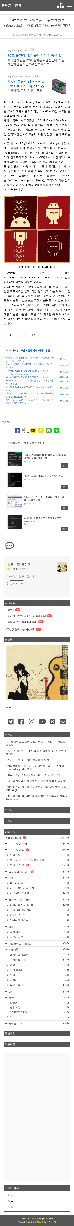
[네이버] (49, 431)
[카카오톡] (33, 431)
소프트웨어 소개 (38, 843)
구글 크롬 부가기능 (39, 909)
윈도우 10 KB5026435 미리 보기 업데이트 (25, 377)
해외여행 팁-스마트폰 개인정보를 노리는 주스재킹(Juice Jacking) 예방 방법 (35, 768)
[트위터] (25, 431)
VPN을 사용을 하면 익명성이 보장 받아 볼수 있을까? (36, 781)
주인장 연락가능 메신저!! (23, 629)
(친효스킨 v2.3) (49, 1222)
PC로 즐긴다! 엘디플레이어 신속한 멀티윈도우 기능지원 (36, 56)
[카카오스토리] (41, 431)
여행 (39, 964)
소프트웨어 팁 (12, 350)
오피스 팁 (39, 854)
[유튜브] (42, 721)
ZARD (39, 1002)
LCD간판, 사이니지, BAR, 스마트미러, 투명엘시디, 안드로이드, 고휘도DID (26, 88)
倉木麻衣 (39, 1007)
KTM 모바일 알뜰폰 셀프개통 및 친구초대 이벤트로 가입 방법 (37, 743)
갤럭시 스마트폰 (39, 954)
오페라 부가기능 (39, 920)
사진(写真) (39, 969)
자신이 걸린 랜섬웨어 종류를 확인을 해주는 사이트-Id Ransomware (37, 798)
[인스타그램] (32, 721)
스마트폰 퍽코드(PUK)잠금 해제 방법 (28, 760)
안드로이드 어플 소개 (38, 943)
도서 (39, 974)
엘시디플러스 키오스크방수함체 (26, 82)
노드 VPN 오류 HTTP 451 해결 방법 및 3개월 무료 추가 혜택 (36, 752)
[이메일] (63, 721)
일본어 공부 (39, 936)
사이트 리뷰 (38, 1023)
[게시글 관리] (19, 335)
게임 (38, 877)
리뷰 (38, 991)
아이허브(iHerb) (39, 959)
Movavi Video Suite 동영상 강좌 (39, 860)
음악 (38, 997)
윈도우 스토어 (39, 914)
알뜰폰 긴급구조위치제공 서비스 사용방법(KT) (33, 775)
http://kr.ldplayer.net (18, 50)
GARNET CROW (39, 1012)
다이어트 (39, 979)
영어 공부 (39, 931)
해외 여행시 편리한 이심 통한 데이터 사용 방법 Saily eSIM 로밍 (36, 789)
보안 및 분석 (26, 350)
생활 (38, 949)
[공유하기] (15, 335)
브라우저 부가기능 (38, 899)
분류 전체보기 (37, 837)
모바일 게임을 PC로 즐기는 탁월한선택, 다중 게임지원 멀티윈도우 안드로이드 (36, 62)
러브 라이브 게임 (39, 892)
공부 (38, 926)
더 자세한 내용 (14, 189)
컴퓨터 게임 (39, 882)
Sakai (33, 1218)
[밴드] (56, 431)
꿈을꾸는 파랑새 (12, 5)
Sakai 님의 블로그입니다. (21, 576)
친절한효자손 (34, 1222)
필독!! (13, 609)
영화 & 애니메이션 (38, 871)
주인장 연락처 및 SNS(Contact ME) (29, 615)
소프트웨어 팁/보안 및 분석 (28, 35)
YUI (39, 1017)
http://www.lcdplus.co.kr (20, 76)
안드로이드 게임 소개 (39, 887)
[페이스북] (17, 431)
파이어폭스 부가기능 (39, 904)
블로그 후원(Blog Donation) (25, 621)
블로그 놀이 (39, 985)
